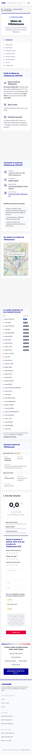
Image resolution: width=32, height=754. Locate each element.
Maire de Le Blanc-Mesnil (16, 653)
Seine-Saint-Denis (17, 9)
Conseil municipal (9, 59)
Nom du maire (8, 44)
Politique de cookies (25, 749)
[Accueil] (1, 9)
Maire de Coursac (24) (6, 719)
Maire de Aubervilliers (10, 661)
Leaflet (13, 275)
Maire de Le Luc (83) (6, 740)
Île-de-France (8, 9)
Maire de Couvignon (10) (7, 723)
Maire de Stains (23, 661)
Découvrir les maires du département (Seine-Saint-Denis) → (16, 671)
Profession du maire (9, 50)
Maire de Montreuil (16, 657)
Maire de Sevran (16, 664)
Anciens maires (8, 65)
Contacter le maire (9, 53)
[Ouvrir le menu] (28, 3)
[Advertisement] (16, 145)
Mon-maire (6, 684)
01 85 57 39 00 (13, 180)
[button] (16, 257)
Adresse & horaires (9, 56)
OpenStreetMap (20, 275)
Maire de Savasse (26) (6, 716)
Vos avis (7, 62)
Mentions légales (5, 703)
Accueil (3, 699)
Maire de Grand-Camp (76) (7, 733)
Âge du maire (8, 47)
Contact (3, 706)
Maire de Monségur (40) (7, 736)
